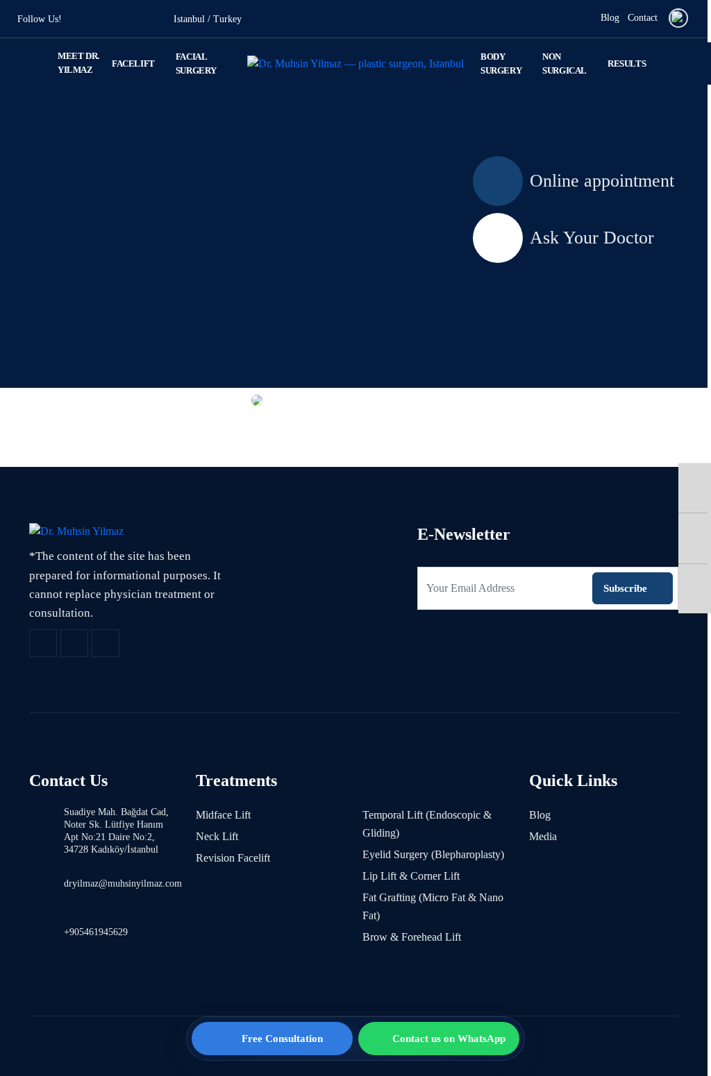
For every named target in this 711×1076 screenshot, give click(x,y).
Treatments (236, 780)
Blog (610, 17)
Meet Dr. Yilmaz (78, 63)
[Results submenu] (653, 63)
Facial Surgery (196, 63)
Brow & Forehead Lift (411, 937)
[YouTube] (694, 588)
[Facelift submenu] (162, 63)
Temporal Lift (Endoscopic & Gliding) (427, 824)
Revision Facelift (233, 858)
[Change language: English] (678, 18)
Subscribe (625, 588)
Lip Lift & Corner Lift (411, 876)
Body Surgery (500, 63)
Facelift (133, 63)
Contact (643, 17)
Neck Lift (217, 836)
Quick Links (573, 780)
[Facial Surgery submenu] (227, 63)
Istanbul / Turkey (208, 19)
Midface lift (223, 815)
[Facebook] (694, 488)
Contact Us (68, 780)
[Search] (581, 18)
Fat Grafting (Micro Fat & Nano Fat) (432, 906)
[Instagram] (694, 538)
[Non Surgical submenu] (596, 63)
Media (543, 836)
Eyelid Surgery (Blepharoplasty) (433, 854)
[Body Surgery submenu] (531, 63)
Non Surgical (564, 63)
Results (627, 63)
